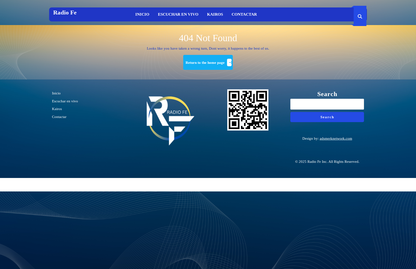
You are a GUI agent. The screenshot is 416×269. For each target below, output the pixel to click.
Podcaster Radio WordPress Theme (208, 185)
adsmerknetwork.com (336, 138)
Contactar (244, 14)
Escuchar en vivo (178, 14)
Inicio (142, 14)
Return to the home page (209, 64)
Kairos (215, 14)
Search (327, 94)
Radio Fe (65, 12)
